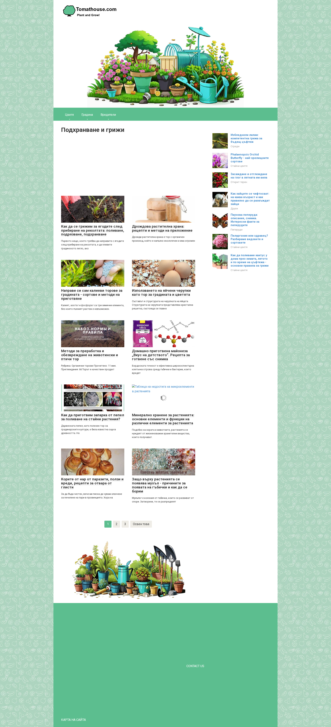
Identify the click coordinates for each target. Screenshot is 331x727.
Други (234, 208)
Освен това (141, 524)
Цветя (69, 114)
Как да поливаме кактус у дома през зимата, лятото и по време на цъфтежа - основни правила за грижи (250, 260)
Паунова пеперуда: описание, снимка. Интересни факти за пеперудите (245, 220)
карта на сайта (73, 720)
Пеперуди (237, 229)
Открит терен (239, 181)
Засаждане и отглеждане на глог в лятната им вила (249, 175)
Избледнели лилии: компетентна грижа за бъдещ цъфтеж (246, 138)
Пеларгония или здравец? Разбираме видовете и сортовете (249, 239)
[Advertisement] (128, 165)
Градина (87, 114)
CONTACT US (195, 666)
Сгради (235, 146)
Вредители (108, 114)
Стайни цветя (239, 165)
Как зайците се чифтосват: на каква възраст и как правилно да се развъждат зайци (250, 199)
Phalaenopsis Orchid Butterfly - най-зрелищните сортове (250, 158)
